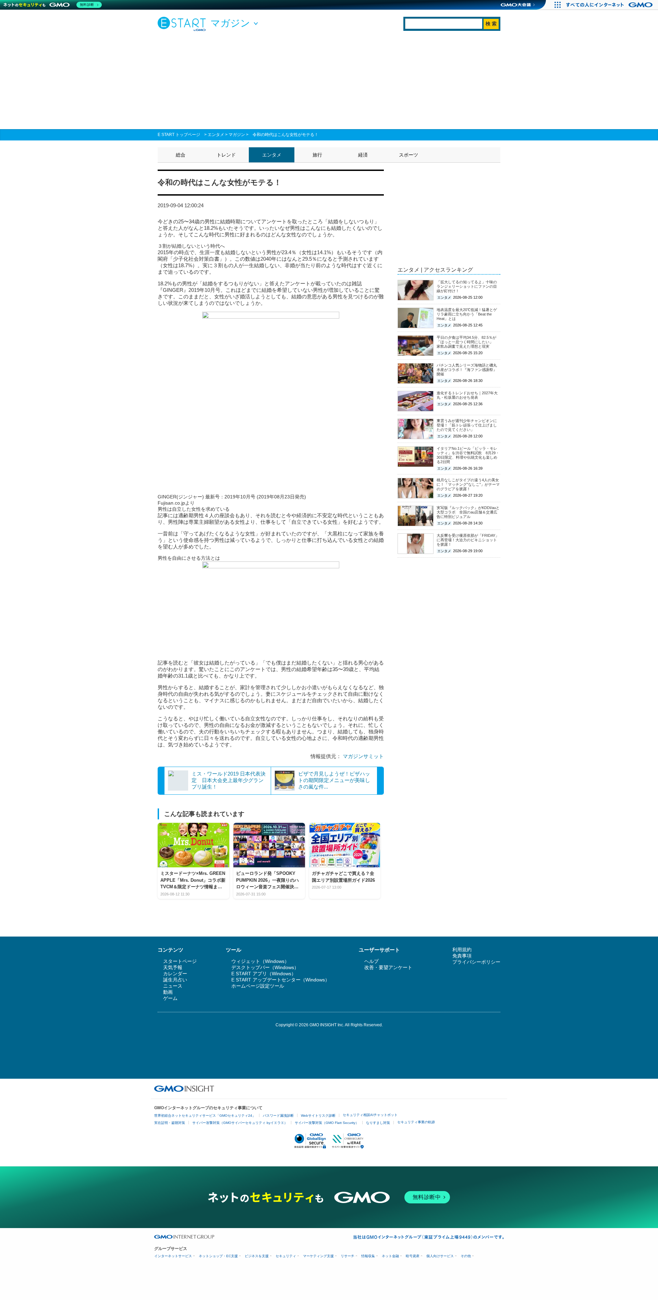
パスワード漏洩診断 (278, 1115)
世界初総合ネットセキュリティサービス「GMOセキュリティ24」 (205, 1115)
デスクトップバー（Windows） (265, 967)
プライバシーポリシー (476, 962)
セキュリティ (286, 1256)
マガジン (237, 134)
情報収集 (368, 1256)
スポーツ (408, 155)
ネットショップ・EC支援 (218, 1256)
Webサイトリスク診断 (318, 1115)
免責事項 (462, 955)
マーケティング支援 (318, 1256)
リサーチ (347, 1256)
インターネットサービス (173, 1256)
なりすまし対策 (378, 1123)
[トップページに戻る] (183, 23)
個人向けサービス (440, 1256)
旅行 (317, 155)
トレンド (226, 155)
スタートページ (180, 961)
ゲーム (170, 998)
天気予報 (172, 967)
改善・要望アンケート (388, 967)
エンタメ (216, 134)
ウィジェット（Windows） (260, 961)
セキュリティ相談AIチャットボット (370, 1115)
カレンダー (175, 973)
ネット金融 (390, 1256)
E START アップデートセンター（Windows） (280, 979)
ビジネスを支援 (257, 1256)
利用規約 (462, 949)
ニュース (172, 986)
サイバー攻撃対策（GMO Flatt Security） (327, 1123)
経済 (363, 155)
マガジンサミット (363, 756)
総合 (180, 155)
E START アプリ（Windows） (263, 973)
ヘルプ (371, 961)
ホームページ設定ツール (257, 986)
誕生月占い (175, 979)
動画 (168, 992)
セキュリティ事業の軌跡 (416, 1122)
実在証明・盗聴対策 (169, 1123)
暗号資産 (412, 1256)
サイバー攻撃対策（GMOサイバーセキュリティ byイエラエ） (240, 1123)
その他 (466, 1256)
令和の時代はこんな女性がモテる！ (285, 134)
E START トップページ (179, 134)
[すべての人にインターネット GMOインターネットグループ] (610, 5)
